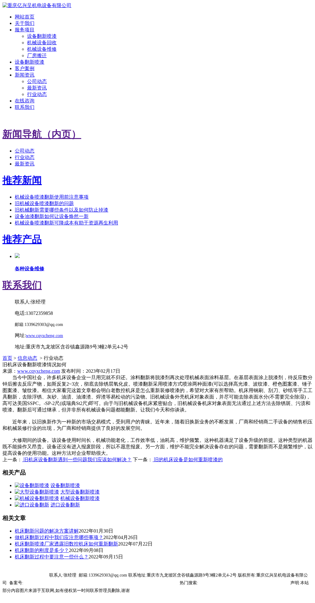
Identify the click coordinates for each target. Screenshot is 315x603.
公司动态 (37, 81)
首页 (7, 358)
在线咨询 (24, 100)
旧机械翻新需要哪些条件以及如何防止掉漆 (61, 209)
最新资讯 (37, 87)
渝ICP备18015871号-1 (43, 583)
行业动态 (37, 94)
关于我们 (24, 23)
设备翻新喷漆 (42, 36)
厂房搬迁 (37, 55)
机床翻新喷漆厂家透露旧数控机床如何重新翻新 (66, 543)
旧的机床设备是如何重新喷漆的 (188, 459)
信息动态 (27, 358)
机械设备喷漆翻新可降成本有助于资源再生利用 (66, 222)
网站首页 (24, 16)
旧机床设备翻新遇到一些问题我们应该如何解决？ (77, 459)
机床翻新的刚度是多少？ (42, 550)
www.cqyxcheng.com (38, 371)
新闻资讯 (24, 74)
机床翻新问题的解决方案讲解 (47, 531)
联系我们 (24, 107)
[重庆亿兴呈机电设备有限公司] (36, 5)
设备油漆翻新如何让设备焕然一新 (52, 216)
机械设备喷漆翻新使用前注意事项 (52, 197)
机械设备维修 (42, 49)
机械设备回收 (42, 42)
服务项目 (24, 29)
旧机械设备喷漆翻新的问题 (44, 203)
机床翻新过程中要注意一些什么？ (52, 556)
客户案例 (24, 68)
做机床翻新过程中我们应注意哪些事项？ (59, 537)
